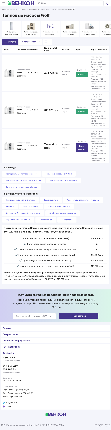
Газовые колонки (31, 206)
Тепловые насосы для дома (70, 33)
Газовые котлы (51, 200)
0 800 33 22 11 (10, 357)
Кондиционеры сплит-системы (20, 200)
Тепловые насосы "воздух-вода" (31, 33)
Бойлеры (10, 206)
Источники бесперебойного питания (23, 213)
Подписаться (79, 316)
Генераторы (66, 220)
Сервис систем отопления (18, 220)
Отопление (33, 9)
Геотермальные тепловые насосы (21, 174)
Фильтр (12, 42)
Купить (82, 74)
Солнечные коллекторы (59, 206)
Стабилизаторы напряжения (62, 213)
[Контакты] (107, 3)
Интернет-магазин (9, 9)
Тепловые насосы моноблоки (63, 180)
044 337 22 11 (10, 365)
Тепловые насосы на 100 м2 (59, 174)
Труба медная (46, 220)
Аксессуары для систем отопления (83, 200)
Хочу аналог (81, 148)
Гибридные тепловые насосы (11, 33)
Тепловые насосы (47, 9)
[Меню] (3, 3)
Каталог (22, 9)
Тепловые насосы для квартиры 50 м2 (23, 180)
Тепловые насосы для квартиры (89, 33)
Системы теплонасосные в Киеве (21, 187)
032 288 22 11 (10, 369)
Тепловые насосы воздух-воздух (50, 33)
